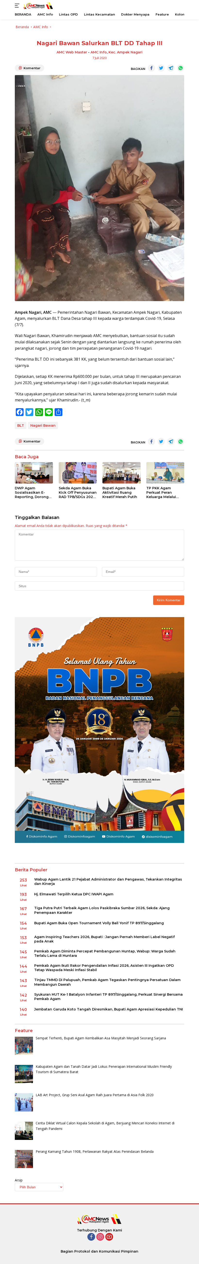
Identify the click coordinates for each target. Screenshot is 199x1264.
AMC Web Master (72, 52)
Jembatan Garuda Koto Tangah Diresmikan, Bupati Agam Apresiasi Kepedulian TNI (108, 1009)
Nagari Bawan (43, 425)
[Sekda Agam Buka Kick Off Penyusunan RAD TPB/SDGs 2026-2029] (78, 473)
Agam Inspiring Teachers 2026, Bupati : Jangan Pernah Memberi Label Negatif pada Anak (104, 939)
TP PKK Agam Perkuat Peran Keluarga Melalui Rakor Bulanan (161, 492)
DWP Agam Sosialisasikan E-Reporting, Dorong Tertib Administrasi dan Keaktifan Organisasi (32, 492)
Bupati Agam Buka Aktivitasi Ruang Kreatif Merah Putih (119, 492)
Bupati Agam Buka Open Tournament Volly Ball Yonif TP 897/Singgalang (99, 923)
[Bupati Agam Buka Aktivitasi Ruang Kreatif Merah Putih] (121, 473)
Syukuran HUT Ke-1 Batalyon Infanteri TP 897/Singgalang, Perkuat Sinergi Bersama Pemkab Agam (108, 996)
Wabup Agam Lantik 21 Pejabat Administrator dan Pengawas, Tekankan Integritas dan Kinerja (108, 881)
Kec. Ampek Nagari (125, 52)
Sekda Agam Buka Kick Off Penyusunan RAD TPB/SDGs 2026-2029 (78, 492)
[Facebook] (91, 1237)
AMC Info (99, 52)
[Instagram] (100, 1237)
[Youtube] (109, 1237)
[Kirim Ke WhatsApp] (180, 68)
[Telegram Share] (170, 68)
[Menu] (18, 5)
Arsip (19, 1180)
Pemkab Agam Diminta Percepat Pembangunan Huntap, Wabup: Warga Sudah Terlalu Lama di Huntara (104, 953)
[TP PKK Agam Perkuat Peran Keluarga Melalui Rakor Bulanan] (165, 473)
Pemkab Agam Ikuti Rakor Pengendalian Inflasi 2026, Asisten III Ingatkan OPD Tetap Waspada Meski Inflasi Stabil (104, 967)
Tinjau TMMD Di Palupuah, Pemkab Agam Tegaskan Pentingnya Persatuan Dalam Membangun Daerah (107, 982)
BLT (20, 425)
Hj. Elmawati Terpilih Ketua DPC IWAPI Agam (73, 894)
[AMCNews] (38, 5)
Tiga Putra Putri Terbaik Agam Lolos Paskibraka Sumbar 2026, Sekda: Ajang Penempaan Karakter (102, 910)
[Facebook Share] (151, 68)
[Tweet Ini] (161, 68)
